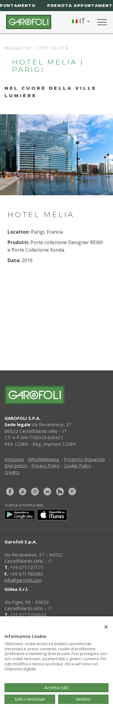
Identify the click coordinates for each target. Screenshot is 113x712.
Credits (12, 472)
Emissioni (14, 459)
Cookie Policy (77, 465)
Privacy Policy (45, 465)
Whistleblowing (43, 459)
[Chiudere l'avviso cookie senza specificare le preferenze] (106, 626)
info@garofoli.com (23, 580)
